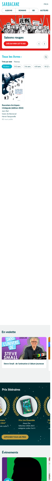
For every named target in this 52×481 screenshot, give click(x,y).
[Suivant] (44, 43)
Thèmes (17, 62)
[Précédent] (39, 43)
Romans (22, 10)
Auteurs (44, 10)
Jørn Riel (5, 111)
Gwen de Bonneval (9, 114)
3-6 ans (27, 66)
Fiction (6, 66)
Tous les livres (11, 56)
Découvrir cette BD (16, 43)
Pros (46, 4)
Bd (35, 10)
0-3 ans (17, 66)
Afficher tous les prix (15, 437)
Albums (8, 10)
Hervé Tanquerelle (9, 116)
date (7, 61)
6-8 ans (38, 66)
